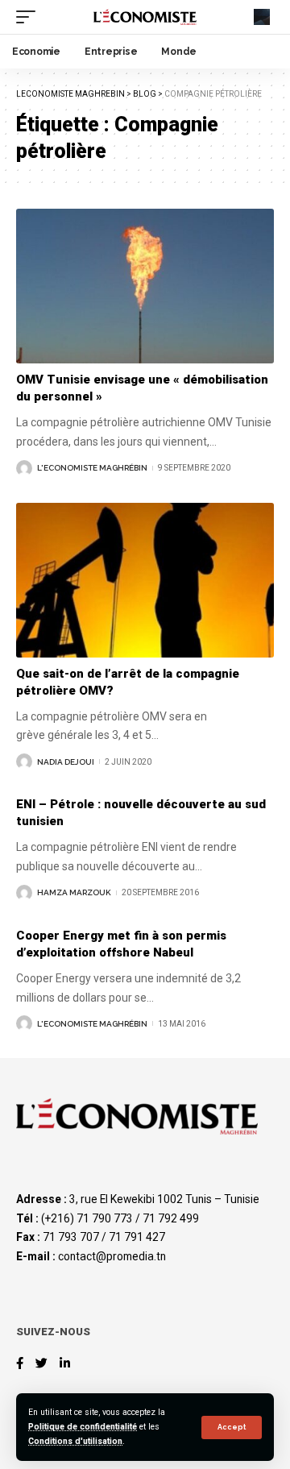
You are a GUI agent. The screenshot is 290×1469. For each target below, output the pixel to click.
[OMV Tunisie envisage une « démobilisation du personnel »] (145, 286)
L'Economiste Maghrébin (92, 467)
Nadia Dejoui (65, 761)
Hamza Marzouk (74, 892)
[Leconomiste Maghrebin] (145, 16)
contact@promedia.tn (112, 1256)
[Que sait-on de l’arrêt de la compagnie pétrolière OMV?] (145, 580)
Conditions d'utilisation (75, 1441)
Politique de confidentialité (82, 1426)
